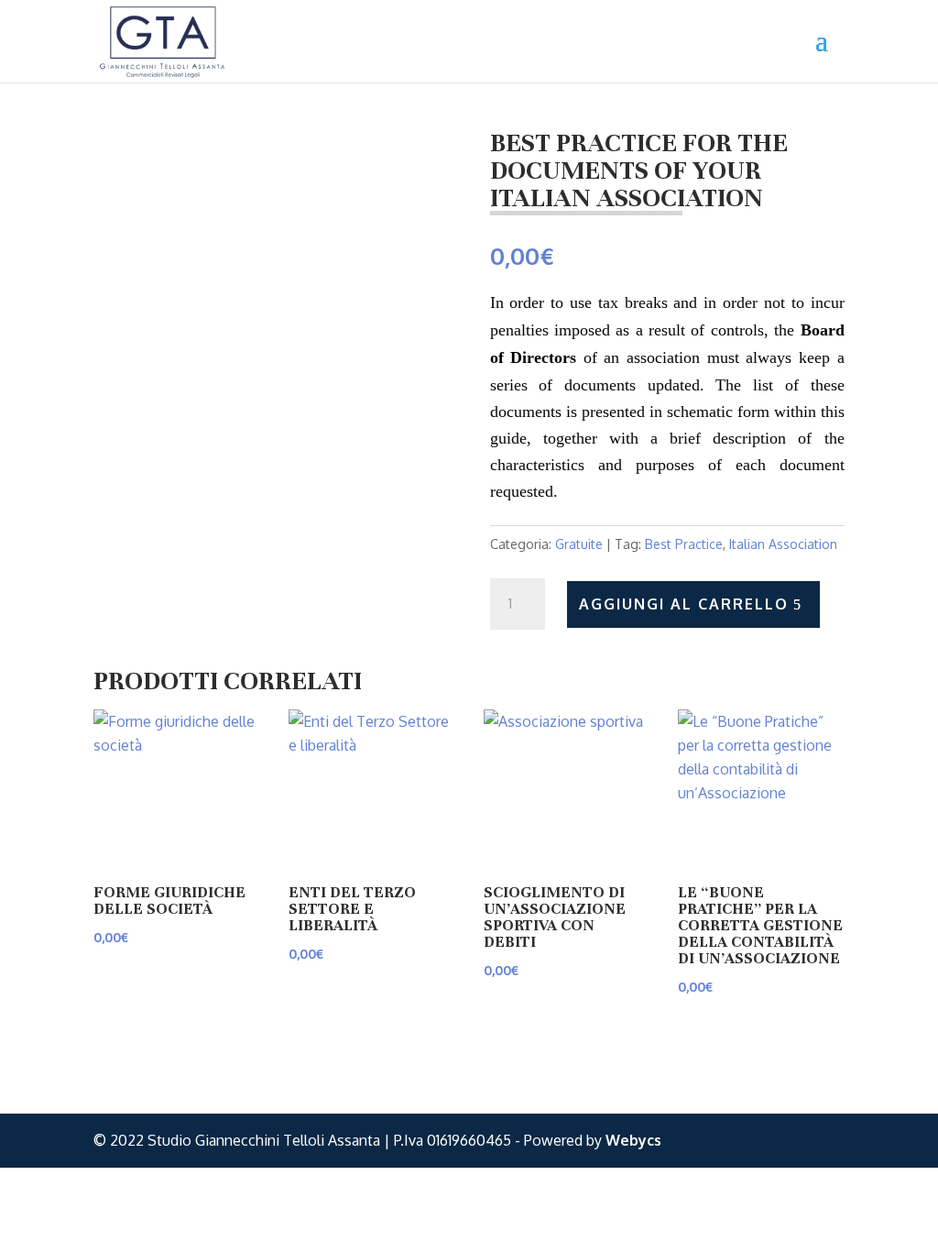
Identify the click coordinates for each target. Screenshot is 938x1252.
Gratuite (579, 544)
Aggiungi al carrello (684, 604)
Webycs (633, 1140)
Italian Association (783, 544)
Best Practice (684, 544)
